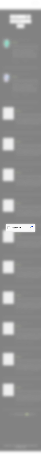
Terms (32, 230)
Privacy (30, 230)
